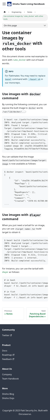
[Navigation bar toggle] (4, 4)
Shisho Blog (8, 394)
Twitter (5, 335)
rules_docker (19, 59)
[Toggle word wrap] (39, 119)
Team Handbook (10, 378)
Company (7, 374)
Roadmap (7, 354)
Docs (4, 350)
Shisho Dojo (8, 398)
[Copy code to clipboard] (44, 119)
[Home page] (4, 12)
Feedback (7, 359)
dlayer (5, 272)
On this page (10, 25)
